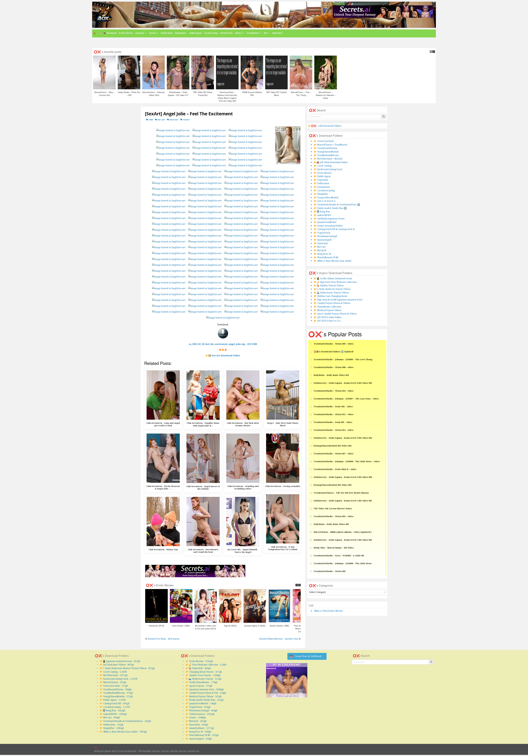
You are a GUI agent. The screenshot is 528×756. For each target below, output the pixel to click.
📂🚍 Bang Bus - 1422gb (112, 710)
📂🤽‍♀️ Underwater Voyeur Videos (331, 292)
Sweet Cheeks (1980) (279, 625)
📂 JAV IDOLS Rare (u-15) (327, 320)
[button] (95, 33)
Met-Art (161, 120)
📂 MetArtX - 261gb (196, 721)
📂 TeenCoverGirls (324, 141)
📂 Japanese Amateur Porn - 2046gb (205, 689)
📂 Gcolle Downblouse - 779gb (201, 682)
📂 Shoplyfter (321, 194)
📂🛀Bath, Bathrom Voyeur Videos (332, 289)
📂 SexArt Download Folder (328, 225)
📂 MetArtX (320, 250)
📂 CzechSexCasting (324, 190)
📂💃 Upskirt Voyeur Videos (329, 285)
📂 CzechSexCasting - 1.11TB (115, 707)
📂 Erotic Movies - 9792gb (199, 661)
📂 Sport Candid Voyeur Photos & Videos (335, 313)
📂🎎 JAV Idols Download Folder (331, 162)
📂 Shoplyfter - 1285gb (112, 728)
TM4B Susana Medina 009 (252, 93)
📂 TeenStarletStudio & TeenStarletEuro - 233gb (125, 721)
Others (238, 33)
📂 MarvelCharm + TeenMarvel (330, 144)
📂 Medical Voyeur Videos (327, 310)
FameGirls (277, 33)
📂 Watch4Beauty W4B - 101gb (202, 735)
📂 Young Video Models (326, 197)
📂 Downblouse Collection (327, 306)
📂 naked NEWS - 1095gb (113, 714)
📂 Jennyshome (322, 187)
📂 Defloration (321, 183)
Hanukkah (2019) (156, 625)
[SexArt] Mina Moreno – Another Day (278, 639)
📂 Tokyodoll (321, 180)
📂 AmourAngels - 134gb (199, 738)
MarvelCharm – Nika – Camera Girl (104, 93)
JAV (265, 33)
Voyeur (152, 33)
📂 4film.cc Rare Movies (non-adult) (332, 261)
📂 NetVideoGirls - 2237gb (114, 675)
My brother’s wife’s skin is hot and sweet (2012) (205, 627)
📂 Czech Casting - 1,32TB (113, 672)
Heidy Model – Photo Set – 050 (129, 93)
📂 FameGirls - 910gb (197, 724)
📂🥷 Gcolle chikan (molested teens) (333, 278)
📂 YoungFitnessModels (326, 151)
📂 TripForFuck (322, 232)
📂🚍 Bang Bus (322, 211)
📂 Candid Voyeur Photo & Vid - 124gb (206, 693)
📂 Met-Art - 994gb (110, 717)
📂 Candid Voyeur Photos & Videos (332, 303)
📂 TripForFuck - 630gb (198, 707)
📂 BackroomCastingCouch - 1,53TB (118, 679)
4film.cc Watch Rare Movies (328, 611)
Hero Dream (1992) (181, 625)
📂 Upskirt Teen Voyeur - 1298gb (203, 675)
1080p (151, 120)
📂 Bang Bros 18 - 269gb (198, 731)
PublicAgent (195, 33)
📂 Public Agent (322, 176)
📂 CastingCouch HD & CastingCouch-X (334, 229)
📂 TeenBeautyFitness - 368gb (115, 689)
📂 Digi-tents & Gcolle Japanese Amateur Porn (338, 299)
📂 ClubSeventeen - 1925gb (200, 714)
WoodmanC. (181, 33)
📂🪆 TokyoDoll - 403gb (198, 668)
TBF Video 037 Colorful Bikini (276, 93)
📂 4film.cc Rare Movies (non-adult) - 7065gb (123, 731)
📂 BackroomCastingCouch (328, 169)
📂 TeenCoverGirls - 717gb (114, 686)
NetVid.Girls (226, 33)
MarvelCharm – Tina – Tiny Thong (301, 93)
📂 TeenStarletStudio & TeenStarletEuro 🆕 (337, 204)
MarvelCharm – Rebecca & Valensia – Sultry (326, 95)
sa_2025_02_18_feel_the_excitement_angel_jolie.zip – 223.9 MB (223, 344)
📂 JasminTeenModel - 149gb (201, 703)
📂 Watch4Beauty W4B (326, 257)
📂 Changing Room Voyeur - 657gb (204, 672)
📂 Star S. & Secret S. (325, 201)
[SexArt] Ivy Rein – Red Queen (163, 639)
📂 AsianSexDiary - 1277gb (200, 728)
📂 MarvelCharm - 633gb (113, 682)
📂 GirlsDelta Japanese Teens (329, 218)
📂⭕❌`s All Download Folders (324, 126)
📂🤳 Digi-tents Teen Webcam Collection (335, 282)
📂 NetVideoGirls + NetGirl (328, 158)
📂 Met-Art (320, 247)
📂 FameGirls (321, 243)
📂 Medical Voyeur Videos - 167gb (204, 696)
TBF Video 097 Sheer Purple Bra (202, 93)
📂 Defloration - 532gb (111, 724)
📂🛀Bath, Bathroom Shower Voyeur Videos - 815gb (127, 668)
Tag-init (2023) (230, 625)
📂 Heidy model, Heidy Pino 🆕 (330, 208)
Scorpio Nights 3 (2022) (254, 625)
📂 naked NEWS (322, 215)
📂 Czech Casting (323, 165)
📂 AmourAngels (323, 240)
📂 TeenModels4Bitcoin (326, 155)
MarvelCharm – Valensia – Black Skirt (153, 93)
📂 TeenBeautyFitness (325, 148)
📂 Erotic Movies (323, 173)
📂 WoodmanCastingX (325, 236)
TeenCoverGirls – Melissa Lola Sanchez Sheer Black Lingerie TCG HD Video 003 (227, 96)
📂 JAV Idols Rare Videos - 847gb (117, 664)
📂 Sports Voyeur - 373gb (199, 686)
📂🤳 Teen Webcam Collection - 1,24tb (206, 664)
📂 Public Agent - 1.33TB (113, 700)
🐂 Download (110, 33)
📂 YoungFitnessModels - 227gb (116, 696)
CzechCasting (211, 33)
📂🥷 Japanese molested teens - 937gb (120, 661)
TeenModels (253, 33)
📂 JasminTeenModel (325, 222)
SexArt (186, 120)
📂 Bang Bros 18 (322, 254)
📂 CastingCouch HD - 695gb (115, 703)
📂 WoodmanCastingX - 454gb (201, 710)
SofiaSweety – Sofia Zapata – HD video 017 (178, 93)
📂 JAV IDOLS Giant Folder (328, 317)
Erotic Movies (126, 33)
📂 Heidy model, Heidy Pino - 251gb (205, 700)
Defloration (167, 33)
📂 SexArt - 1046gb (196, 717)
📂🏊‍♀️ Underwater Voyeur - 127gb (203, 679)
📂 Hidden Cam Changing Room (330, 296)
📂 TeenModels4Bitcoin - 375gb (116, 693)
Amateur (139, 33)
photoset (174, 120)
